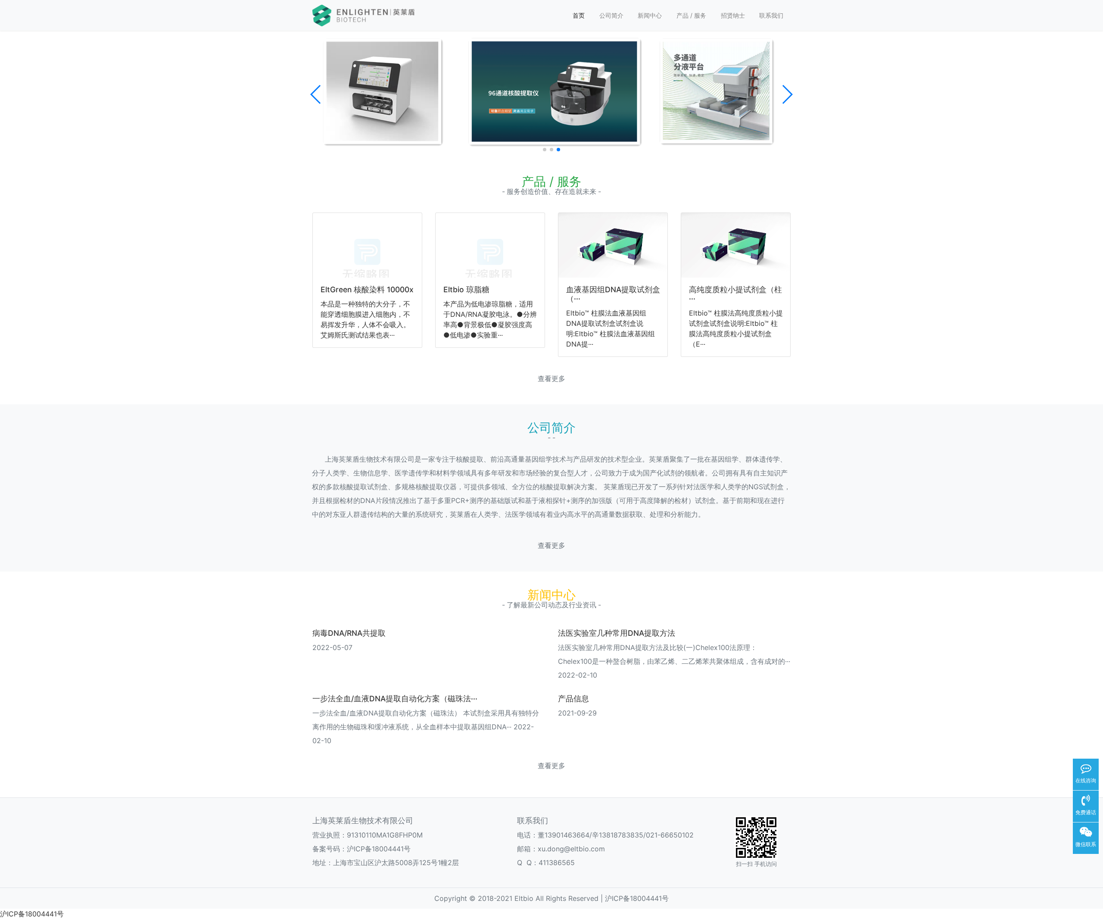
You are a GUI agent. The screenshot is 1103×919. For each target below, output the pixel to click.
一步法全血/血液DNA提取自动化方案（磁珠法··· (394, 698)
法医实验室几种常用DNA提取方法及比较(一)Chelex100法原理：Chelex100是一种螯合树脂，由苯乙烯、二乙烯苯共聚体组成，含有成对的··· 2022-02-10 (674, 661)
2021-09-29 (577, 713)
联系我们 (771, 15)
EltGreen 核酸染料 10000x (367, 289)
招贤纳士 (733, 15)
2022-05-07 (332, 647)
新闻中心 (650, 15)
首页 (579, 15)
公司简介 (611, 15)
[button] (316, 94)
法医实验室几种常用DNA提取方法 (616, 633)
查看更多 (551, 379)
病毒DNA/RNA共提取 (349, 633)
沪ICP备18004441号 (379, 848)
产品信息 (573, 698)
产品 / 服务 (691, 15)
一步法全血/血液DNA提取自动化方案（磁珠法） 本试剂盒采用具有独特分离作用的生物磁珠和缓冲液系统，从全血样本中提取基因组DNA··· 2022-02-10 (425, 727)
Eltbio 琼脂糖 (466, 289)
